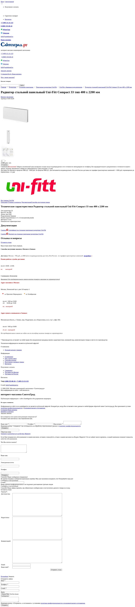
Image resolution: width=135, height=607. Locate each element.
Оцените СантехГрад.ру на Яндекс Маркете (15, 434)
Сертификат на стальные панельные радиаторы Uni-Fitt (27, 230)
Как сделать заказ (11, 358)
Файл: (3, 592)
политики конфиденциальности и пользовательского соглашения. (63, 603)
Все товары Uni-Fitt (7, 200)
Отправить (5, 605)
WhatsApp (6, 29)
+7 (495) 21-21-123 (7, 23)
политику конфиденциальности (70, 426)
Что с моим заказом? (8, 77)
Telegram (6, 33)
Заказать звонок (6, 71)
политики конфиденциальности (11, 408)
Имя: (3, 580)
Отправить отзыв (56, 570)
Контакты (8, 19)
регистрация (9, 1)
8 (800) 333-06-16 (6, 26)
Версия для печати (7, 97)
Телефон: (4, 584)
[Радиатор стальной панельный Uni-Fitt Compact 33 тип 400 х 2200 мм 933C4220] (15, 128)
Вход (2, 1)
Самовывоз (8, 370)
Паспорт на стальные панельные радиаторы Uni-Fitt (25, 234)
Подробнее (4, 576)
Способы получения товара (40, 202)
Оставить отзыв (6, 242)
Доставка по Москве (12, 372)
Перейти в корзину (7, 411)
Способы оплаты (10, 360)
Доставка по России (11, 374)
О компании (9, 357)
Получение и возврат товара (14, 362)
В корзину (5, 165)
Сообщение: (5, 596)
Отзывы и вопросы (14, 202)
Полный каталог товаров (13, 350)
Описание (4, 202)
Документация (26, 202)
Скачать (3, 230)
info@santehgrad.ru (7, 36)
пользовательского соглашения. (34, 408)
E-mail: (3, 482)
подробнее (87, 256)
